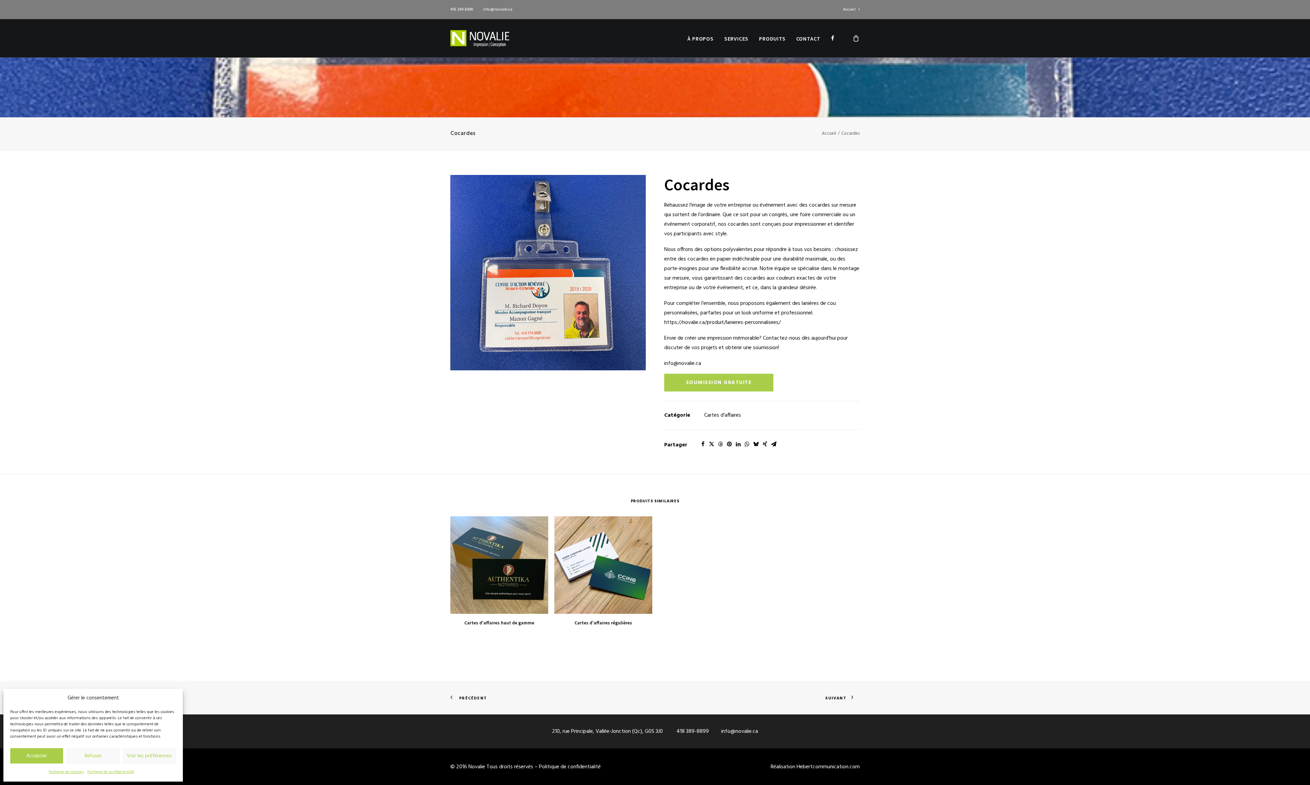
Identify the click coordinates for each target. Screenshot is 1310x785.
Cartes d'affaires (722, 415)
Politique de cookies (66, 772)
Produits (772, 38)
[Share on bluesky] (756, 444)
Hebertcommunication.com (828, 766)
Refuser (93, 756)
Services (736, 38)
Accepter (36, 756)
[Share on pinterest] (729, 444)
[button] (548, 272)
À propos (700, 38)
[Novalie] (479, 38)
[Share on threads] (720, 444)
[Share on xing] (765, 444)
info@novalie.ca (497, 9)
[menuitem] (851, 9)
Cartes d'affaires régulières (603, 623)
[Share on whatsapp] (747, 444)
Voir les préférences (149, 756)
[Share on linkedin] (738, 444)
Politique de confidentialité (110, 772)
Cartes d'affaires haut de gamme (499, 623)
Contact (808, 38)
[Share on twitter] (712, 444)
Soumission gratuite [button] (719, 383)
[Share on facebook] (703, 444)
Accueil (849, 9)
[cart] (856, 38)
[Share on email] (774, 444)
